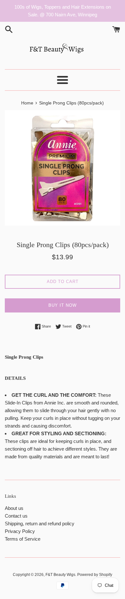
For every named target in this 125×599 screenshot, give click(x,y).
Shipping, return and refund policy (39, 523)
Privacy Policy (20, 531)
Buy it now (62, 305)
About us (14, 508)
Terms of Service (22, 539)
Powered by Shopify (94, 574)
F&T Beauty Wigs (60, 574)
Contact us (16, 516)
